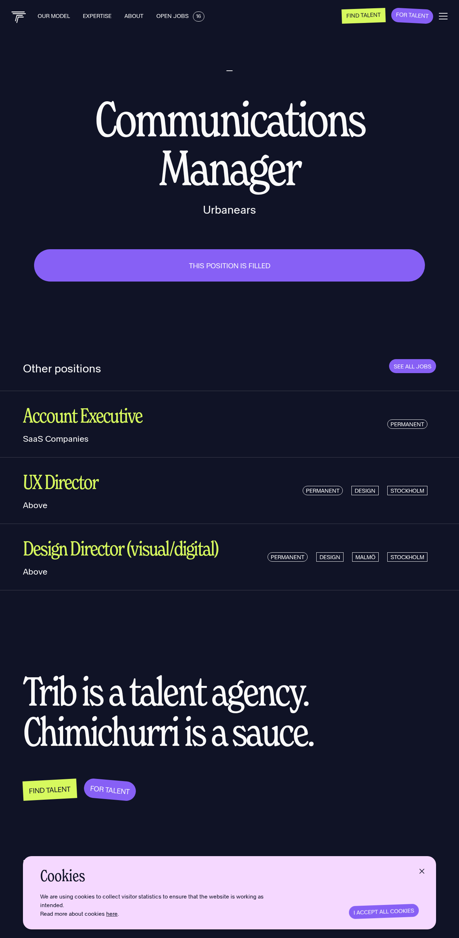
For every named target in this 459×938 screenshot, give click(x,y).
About (134, 15)
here (112, 913)
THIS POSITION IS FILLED (229, 265)
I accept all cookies (384, 911)
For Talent (412, 15)
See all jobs (412, 366)
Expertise (98, 15)
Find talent (363, 15)
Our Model (54, 15)
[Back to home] (18, 17)
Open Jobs (178, 15)
